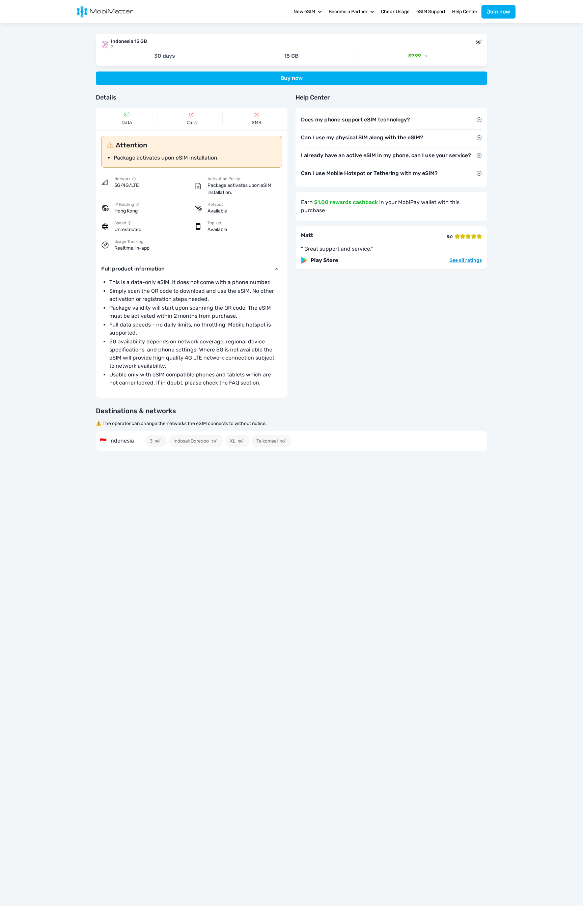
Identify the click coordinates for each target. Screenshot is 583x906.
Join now (498, 11)
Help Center (464, 12)
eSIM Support (430, 12)
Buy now (291, 78)
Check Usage (395, 12)
